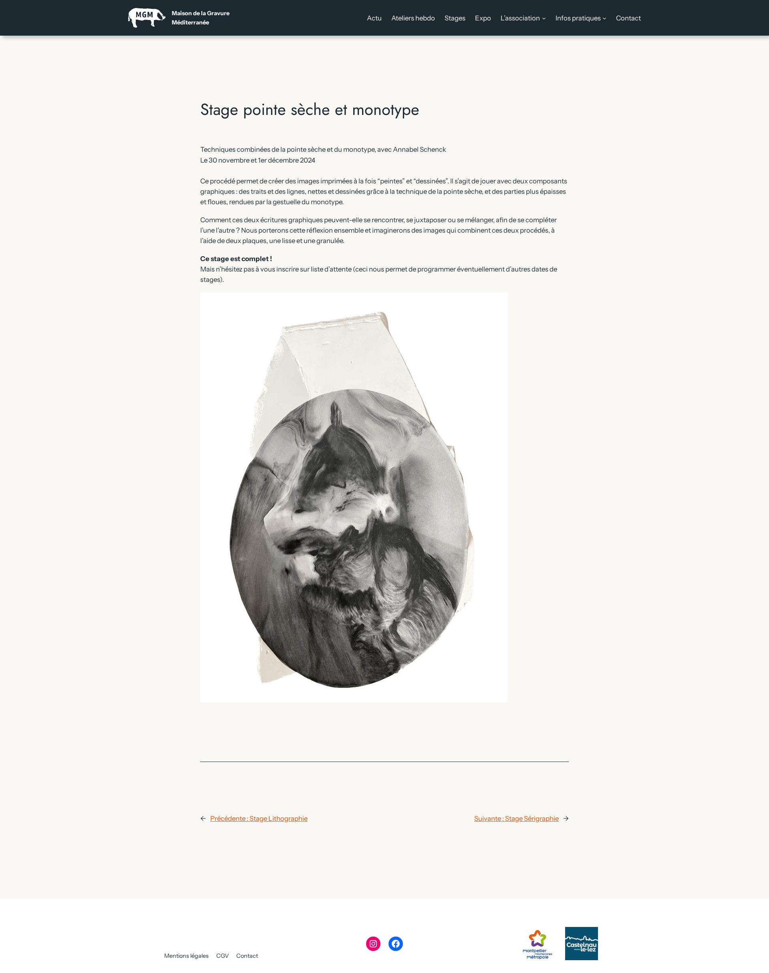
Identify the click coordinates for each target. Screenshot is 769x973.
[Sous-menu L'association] (544, 18)
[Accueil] (178, 18)
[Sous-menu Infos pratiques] (604, 18)
